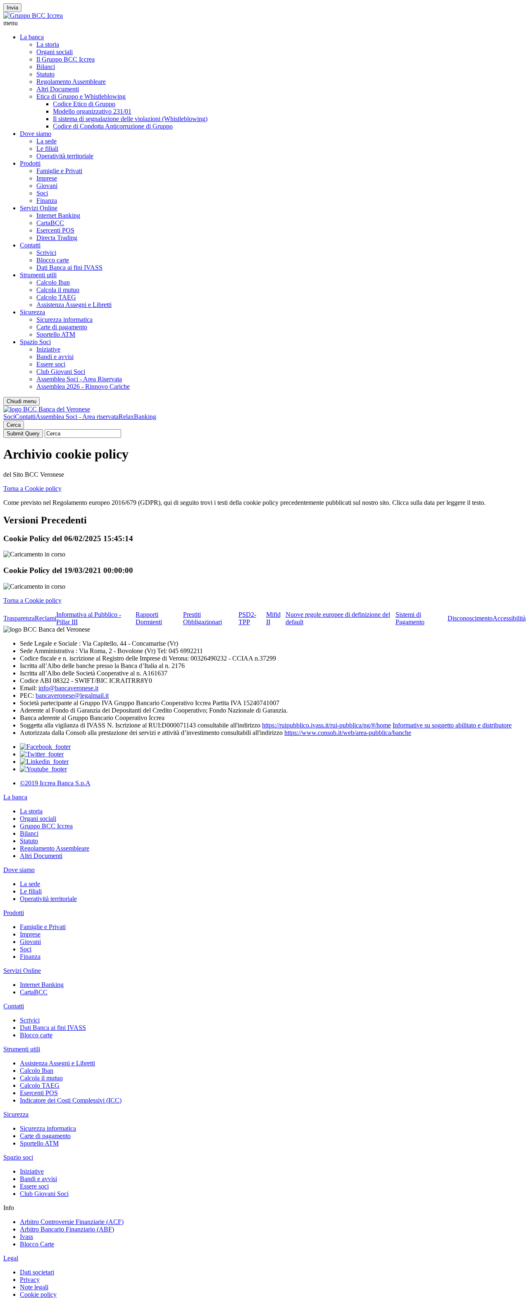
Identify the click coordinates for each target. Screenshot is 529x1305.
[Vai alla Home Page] (46, 409)
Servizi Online (38, 208)
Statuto (45, 74)
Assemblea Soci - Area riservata (77, 416)
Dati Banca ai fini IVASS (69, 267)
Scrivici (46, 252)
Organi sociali (54, 51)
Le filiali (47, 148)
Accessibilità (509, 618)
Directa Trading (56, 237)
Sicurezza (32, 312)
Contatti (30, 245)
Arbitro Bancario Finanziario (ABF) (67, 1229)
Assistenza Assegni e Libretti (74, 304)
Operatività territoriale (64, 155)
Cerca (14, 425)
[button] (264, 23)
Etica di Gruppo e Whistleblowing (81, 96)
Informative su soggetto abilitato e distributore (452, 725)
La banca (32, 36)
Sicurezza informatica (64, 319)
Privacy (30, 1279)
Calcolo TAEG (56, 297)
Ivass (26, 1236)
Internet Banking (58, 215)
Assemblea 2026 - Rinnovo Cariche (83, 386)
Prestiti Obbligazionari (202, 618)
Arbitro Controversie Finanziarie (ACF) (72, 1221)
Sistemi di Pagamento (410, 618)
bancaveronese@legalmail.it (72, 695)
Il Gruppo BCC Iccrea (65, 59)
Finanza (46, 200)
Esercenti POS (55, 230)
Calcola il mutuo (57, 289)
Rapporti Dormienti (149, 618)
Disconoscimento (470, 618)
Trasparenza (19, 618)
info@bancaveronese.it (68, 688)
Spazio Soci (35, 341)
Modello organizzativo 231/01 (92, 111)
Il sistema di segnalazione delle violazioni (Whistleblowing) (130, 118)
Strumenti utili (38, 274)
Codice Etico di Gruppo (84, 103)
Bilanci (45, 66)
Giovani (46, 185)
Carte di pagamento (61, 326)
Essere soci (50, 364)
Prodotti (30, 163)
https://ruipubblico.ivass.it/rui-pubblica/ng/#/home (326, 725)
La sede (46, 141)
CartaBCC (50, 222)
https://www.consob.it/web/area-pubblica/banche (347, 732)
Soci (42, 193)
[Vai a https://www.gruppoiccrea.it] (33, 15)
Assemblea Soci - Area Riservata (79, 379)
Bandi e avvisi (55, 356)
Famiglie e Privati (59, 170)
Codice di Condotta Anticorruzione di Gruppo (113, 126)
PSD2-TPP (247, 618)
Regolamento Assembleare (71, 81)
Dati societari (37, 1272)
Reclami (45, 618)
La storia (47, 44)
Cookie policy (38, 1294)
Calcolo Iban (53, 282)
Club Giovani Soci (60, 371)
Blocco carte (52, 260)
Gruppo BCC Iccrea (46, 826)
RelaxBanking (137, 416)
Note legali (34, 1287)
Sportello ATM (55, 334)
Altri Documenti (57, 89)
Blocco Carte (37, 1244)
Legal (10, 1258)
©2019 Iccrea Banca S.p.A (55, 783)
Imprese (46, 178)
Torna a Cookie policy (32, 488)
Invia (12, 8)
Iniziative (48, 349)
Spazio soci (18, 1157)
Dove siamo (35, 133)
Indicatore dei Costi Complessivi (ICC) (71, 1100)
